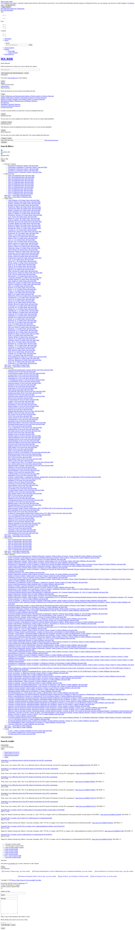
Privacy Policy (16, 880)
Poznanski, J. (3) (22, 328)
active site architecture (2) (25, 516)
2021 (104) (21, 177)
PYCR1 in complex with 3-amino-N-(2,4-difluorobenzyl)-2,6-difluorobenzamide (26, 818)
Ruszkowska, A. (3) (23, 330)
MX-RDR (7, 58)
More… (18, 197)
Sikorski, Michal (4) (23, 304)
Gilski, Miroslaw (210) (23, 200)
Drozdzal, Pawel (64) (23, 205)
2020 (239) (21, 175)
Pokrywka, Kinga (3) (23, 327)
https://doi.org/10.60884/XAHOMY (110, 814)
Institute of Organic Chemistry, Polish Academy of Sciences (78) (37, 559)
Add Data (3, 142)
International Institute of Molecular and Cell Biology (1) (34, 691)
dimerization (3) (22, 475)
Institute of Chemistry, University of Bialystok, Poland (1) (35, 683)
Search (6, 40)
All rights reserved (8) (22, 734)
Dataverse (22, 883)
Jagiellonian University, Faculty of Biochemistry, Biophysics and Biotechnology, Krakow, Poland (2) (47, 645)
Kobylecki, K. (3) (22, 320)
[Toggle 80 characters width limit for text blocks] (5, 15)
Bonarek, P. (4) (21, 287)
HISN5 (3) (21, 449)
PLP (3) (20, 457)
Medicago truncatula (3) (24, 454)
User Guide (11, 51)
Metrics (3, 83)
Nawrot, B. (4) (21, 299)
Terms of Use (24, 880)
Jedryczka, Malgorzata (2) (24, 360)
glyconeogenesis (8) (23, 399)
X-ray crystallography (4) (25, 427)
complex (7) (21, 401)
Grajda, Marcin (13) (23, 236)
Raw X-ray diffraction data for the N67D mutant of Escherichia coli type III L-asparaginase (29, 768)
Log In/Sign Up (12, 863)
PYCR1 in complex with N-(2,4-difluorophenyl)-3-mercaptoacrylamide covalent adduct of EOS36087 (33, 810)
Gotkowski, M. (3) (22, 314)
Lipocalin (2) (21, 501)
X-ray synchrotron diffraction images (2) (29, 515)
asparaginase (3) (22, 468)
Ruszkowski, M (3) (22, 332)
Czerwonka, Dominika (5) (25, 277)
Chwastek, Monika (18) (24, 223)
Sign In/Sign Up (9, 54)
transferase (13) (22, 384)
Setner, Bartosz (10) (23, 249)
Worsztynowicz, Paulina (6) (25, 272)
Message (3, 898)
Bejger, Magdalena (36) (24, 212)
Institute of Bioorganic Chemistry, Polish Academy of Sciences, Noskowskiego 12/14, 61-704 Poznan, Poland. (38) (52, 561)
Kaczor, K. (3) (21, 319)
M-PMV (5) (21, 412)
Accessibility (31, 880)
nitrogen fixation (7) (23, 406)
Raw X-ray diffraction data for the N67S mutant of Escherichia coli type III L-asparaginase (29, 801)
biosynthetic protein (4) (24, 431)
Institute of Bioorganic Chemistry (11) (29, 590)
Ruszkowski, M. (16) (23, 233)
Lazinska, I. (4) (21, 292)
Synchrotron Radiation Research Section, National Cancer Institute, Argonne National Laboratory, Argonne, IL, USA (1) (53, 721)
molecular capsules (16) (24, 383)
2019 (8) (20, 188)
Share (7, 86)
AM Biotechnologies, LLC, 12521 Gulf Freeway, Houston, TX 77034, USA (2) (41, 638)
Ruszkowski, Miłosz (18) (24, 226)
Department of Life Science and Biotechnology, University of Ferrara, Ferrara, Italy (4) (43, 620)
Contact (3, 86)
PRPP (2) (20, 506)
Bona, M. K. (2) (22, 342)
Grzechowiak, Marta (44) (24, 208)
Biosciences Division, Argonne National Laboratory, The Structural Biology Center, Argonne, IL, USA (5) (49, 615)
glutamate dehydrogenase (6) (26, 411)
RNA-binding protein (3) (25, 459)
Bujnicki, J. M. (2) (22, 345)
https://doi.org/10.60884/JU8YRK (102, 839)
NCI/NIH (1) (22, 716)
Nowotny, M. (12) (22, 241)
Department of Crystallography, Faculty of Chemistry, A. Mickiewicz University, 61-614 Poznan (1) (47, 663)
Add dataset (7, 38)
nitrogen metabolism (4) (24, 437)
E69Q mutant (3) (22, 447)
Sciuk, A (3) (20, 335)
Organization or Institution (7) (27, 167)
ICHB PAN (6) (23, 612)
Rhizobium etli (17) (23, 376)
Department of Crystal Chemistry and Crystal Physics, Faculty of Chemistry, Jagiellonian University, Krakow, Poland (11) (53, 589)
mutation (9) (21, 394)
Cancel (26, 73)
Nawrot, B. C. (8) (22, 261)
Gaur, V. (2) (20, 355)
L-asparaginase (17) (23, 375)
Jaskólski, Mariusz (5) (23, 279)
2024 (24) (21, 183)
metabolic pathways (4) (24, 436)
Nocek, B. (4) (21, 300)
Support (6, 49)
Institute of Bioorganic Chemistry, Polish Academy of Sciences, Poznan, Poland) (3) (42, 630)
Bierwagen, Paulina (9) (24, 251)
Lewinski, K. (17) (22, 230)
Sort (2, 749)
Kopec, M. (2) (21, 361)
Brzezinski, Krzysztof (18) (25, 221)
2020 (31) (20, 543)
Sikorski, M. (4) (21, 302)
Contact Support (13, 52)
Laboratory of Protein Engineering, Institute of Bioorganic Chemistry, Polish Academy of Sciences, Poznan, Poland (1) (53, 701)
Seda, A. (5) (20, 286)
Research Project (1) (25, 172)
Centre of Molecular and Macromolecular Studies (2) (33, 643)
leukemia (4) (21, 434)
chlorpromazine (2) (23, 533)
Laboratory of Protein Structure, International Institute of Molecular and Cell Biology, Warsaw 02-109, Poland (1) (51, 704)
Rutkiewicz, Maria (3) (23, 333)
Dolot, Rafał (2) (21, 350)
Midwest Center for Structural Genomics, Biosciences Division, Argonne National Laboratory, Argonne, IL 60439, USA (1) (54, 709)
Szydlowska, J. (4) (22, 305)
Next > (12, 855)
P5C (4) (20, 426)
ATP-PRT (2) (21, 492)
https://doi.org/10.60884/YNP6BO (85, 790)
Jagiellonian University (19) (26, 572)
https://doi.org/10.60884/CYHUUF (85, 798)
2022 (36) (20, 541)
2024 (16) (20, 548)
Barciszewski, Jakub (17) (24, 228)
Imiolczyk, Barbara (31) (24, 213)
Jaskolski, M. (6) (22, 268)
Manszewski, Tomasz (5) (24, 282)
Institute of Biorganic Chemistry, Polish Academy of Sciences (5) (37, 617)
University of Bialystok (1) (26, 724)
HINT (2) (20, 495)
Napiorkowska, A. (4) (23, 297)
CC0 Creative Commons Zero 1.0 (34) (26, 732)
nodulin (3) (21, 482)
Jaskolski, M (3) (22, 317)
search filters (6, 737)
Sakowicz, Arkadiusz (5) (24, 284)
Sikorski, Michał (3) (23, 337)
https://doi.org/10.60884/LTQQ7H (86, 806)
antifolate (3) (21, 467)
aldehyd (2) (21, 521)
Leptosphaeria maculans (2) (25, 500)
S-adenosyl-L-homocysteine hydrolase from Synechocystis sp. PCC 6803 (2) (40, 513)
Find (30, 45)
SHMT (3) (20, 460)
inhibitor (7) (21, 403)
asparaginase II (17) (23, 378)
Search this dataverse (7, 140)
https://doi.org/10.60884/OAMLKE (102, 823)
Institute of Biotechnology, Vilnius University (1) (32, 681)
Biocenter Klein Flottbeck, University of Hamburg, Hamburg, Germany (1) (40, 655)
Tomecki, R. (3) (21, 338)
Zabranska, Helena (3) (23, 340)
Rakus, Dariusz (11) (23, 244)
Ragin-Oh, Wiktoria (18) (24, 225)
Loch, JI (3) (20, 324)
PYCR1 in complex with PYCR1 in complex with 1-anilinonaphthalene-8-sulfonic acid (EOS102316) (33, 826)
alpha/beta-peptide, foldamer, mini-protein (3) (30, 465)
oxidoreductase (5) (23, 419)
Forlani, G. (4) (21, 291)
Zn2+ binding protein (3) (25, 464)
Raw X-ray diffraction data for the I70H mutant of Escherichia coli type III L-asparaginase (29, 793)
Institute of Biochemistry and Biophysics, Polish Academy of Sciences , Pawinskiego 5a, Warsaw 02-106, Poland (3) (52, 623)
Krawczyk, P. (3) (22, 322)
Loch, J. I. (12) (21, 240)
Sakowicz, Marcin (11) (23, 246)
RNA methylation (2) (24, 510)
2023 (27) (20, 546)
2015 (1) (20, 193)
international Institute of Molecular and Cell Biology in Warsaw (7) (37, 607)
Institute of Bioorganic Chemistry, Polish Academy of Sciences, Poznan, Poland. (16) (43, 574)
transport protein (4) (23, 445)
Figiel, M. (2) (21, 352)
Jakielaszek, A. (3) (22, 315)
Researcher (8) (23, 165)
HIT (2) (20, 496)
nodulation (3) (21, 480)
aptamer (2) (21, 526)
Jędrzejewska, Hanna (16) (24, 231)
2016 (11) (21, 187)
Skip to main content (7, 1)
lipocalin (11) (21, 386)
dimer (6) (20, 409)
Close (2, 81)
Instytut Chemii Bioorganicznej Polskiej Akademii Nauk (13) (36, 584)
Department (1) (23, 169)
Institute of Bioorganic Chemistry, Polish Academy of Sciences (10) (38, 595)
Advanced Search (53, 140)
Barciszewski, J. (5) (23, 276)
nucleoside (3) (21, 483)
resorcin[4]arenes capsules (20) (26, 373)
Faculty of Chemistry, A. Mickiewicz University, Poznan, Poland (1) (38, 673)
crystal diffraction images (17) (26, 380)
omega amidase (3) (23, 485)
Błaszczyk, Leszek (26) (24, 218)
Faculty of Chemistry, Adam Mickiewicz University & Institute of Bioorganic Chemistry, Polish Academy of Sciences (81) (54, 557)
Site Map (38, 880)
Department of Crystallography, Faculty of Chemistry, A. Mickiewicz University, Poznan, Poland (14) (48, 582)
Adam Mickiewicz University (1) (28, 653)
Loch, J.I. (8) (21, 259)
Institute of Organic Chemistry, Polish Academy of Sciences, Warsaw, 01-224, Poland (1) (44, 688)
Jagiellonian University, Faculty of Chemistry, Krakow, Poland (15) (38, 577)
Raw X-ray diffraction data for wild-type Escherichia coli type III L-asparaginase (26, 760)
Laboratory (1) (23, 170)
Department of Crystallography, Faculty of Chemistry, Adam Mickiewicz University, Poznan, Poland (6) (48, 610)
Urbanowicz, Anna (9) (23, 253)
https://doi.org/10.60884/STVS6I (114, 831)
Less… (17, 195)
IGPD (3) (20, 450)
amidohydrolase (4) (23, 429)
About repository (9, 48)
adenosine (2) (21, 520)
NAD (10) (20, 389)
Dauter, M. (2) (21, 348)
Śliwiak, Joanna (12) (23, 243)
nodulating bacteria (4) (24, 439)
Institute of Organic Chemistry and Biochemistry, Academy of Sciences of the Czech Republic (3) (46, 632)
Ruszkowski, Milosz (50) (24, 207)
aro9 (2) (20, 528)
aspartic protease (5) (23, 417)
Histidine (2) (21, 498)
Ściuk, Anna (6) (21, 274)
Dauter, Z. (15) (21, 235)
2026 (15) (21, 185)
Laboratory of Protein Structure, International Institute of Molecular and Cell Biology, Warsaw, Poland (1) (49, 706)
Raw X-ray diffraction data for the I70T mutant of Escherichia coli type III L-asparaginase (29, 777)
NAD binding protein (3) (25, 455)
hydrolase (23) (22, 371)
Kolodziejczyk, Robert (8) (24, 258)
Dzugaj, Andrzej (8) (23, 256)
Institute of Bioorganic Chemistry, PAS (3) (30, 625)
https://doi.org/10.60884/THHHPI (85, 781)
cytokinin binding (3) (23, 473)
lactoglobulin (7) (22, 404)
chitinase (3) (21, 472)
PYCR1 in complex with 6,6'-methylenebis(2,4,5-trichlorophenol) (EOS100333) (26, 834)
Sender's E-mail (5, 891)
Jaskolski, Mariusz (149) (24, 202)
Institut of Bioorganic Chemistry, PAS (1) (30, 674)
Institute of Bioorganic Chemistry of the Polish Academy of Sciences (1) (39, 679)
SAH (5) (20, 416)
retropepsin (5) (22, 421)
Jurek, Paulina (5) (22, 281)
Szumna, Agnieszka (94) (24, 203)
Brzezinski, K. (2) (22, 343)
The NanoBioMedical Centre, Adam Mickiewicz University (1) (36, 722)
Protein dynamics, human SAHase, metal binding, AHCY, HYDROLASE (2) (40, 508)
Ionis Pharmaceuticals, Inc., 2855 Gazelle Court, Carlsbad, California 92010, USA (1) (43, 693)
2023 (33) (21, 179)
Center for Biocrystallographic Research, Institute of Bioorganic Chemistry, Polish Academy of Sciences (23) (50, 566)
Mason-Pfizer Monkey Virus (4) (27, 422)
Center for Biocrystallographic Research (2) (31, 640)
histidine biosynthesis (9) (25, 393)
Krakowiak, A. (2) (22, 363)
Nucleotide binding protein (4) (26, 424)
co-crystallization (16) (24, 381)
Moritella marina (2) (23, 503)
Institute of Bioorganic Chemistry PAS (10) (31, 594)
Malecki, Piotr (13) (22, 238)
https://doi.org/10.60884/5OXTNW (80, 765)
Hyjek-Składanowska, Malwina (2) (27, 356)
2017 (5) (20, 190)
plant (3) (20, 487)
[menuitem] (11, 752)
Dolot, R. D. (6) (22, 264)
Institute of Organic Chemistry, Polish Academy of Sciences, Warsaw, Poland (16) (42, 576)
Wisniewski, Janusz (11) (24, 248)
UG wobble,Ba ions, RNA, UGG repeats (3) (30, 462)
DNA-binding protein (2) (25, 493)
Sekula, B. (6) (21, 269)
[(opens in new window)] (16, 871)
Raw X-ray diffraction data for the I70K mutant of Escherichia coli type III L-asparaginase (29, 785)
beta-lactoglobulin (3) (24, 470)
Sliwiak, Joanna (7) (22, 263)
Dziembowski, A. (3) (23, 310)
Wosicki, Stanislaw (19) (24, 220)
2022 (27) (21, 182)
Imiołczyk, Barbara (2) (23, 358)
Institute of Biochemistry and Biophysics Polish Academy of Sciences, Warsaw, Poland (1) (44, 678)
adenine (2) (21, 518)
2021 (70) (20, 539)
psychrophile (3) (22, 488)
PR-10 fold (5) (22, 414)
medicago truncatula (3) (24, 478)
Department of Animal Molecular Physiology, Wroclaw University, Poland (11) (41, 587)
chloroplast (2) (22, 531)
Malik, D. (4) (21, 294)
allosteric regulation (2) (24, 523)
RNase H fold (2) (22, 511)
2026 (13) (20, 549)
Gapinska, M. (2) (22, 353)
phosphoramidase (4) (23, 440)
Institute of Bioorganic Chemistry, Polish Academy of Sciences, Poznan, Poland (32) (43, 562)
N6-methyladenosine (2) (24, 505)
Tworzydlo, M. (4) (22, 307)
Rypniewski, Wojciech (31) (25, 215)
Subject (3, 895)
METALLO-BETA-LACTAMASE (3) (29, 452)
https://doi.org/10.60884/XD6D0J (86, 773)
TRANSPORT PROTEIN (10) (26, 391)
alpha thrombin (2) (23, 524)
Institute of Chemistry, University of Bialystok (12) (33, 585)
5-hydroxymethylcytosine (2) (26, 490)
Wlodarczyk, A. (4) (22, 309)
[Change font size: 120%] (5, 26)
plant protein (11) (22, 388)
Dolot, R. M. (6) (22, 266)
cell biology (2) (22, 529)
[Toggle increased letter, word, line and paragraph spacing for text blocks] (5, 18)
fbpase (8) (20, 398)
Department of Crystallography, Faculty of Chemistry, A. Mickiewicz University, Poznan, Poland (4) (47, 618)
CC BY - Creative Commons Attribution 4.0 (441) (30, 730)
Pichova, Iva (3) (22, 325)
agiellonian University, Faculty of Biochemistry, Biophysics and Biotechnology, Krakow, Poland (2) (47, 646)
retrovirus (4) (21, 444)
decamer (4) (21, 432)
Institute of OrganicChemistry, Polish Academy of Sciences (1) (36, 689)
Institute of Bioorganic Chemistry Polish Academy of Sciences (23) (38, 567)
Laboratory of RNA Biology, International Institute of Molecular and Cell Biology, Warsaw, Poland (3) (48, 635)
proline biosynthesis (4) (24, 442)
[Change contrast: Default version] (5, 34)
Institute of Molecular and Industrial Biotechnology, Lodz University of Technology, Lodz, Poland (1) (48, 684)
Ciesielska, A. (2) (22, 347)
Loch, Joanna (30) (22, 216)
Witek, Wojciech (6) (23, 271)
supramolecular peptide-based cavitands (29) (30, 370)
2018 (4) (20, 192)
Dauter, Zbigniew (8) (23, 254)
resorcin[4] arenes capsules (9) (26, 396)
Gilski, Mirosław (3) (23, 312)
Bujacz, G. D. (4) (22, 289)
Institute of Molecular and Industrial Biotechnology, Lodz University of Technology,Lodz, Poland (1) (47, 686)
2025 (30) (21, 180)
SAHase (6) (21, 408)
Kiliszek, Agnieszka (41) (24, 210)
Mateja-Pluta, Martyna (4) (24, 296)
